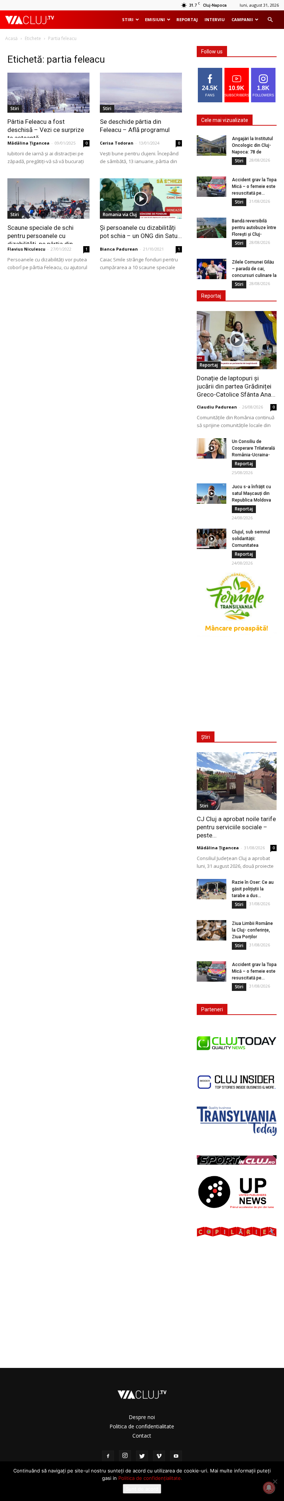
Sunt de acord (142, 1489)
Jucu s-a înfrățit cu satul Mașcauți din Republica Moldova (251, 493)
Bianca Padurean (119, 249)
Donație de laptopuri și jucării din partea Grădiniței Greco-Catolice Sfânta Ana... (236, 386)
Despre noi (142, 1417)
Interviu (214, 19)
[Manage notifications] (269, 1488)
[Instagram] (125, 1456)
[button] (270, 19)
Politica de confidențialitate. (150, 1478)
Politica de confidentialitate (141, 1426)
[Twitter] (142, 1456)
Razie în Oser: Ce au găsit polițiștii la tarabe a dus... (253, 889)
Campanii (242, 19)
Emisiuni (155, 19)
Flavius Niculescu (26, 249)
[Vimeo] (159, 1456)
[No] (274, 1481)
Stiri (127, 19)
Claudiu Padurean (217, 407)
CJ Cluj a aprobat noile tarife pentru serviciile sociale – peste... (236, 827)
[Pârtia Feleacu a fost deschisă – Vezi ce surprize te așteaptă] (48, 93)
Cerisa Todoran (116, 143)
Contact (141, 1435)
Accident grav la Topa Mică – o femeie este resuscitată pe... (254, 186)
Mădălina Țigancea (28, 143)
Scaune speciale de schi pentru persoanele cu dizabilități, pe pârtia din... (42, 236)
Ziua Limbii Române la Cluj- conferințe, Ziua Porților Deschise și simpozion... (252, 937)
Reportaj (187, 19)
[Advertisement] (239, 683)
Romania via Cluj (120, 214)
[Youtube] (176, 1456)
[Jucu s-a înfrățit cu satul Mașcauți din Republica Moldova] (211, 493)
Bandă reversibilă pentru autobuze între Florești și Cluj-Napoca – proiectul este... (254, 234)
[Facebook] (108, 1456)
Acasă (11, 38)
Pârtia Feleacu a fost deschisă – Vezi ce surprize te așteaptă (45, 130)
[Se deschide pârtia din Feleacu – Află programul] (141, 93)
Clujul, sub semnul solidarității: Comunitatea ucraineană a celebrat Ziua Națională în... (254, 545)
